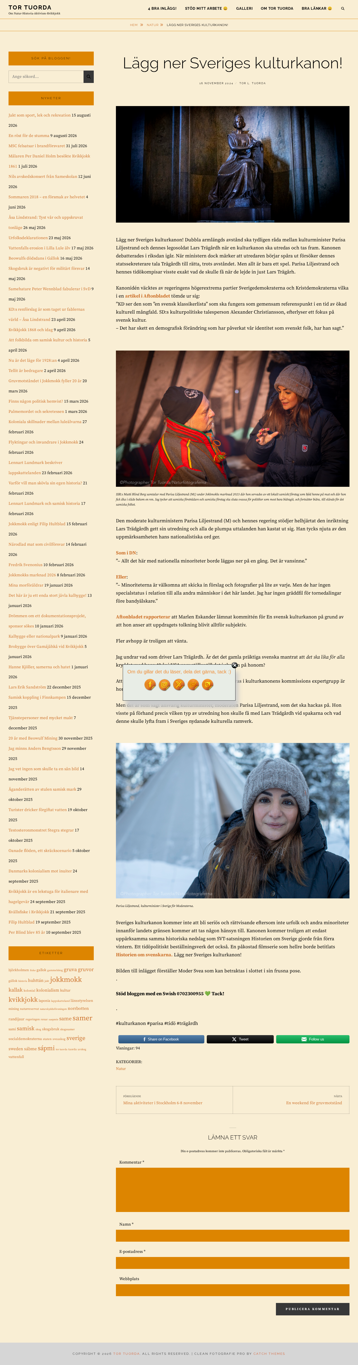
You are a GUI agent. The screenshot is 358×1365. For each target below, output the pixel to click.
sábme (30, 1049)
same (65, 1018)
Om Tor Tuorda (277, 8)
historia (22, 981)
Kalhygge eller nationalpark (34, 636)
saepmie (53, 1019)
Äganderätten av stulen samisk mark (42, 789)
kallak (16, 990)
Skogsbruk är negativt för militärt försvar (47, 268)
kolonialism (47, 990)
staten (47, 1039)
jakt (47, 981)
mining (14, 1009)
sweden (16, 1049)
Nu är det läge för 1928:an (33, 360)
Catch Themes (269, 1354)
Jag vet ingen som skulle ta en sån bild (44, 769)
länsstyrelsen (82, 1000)
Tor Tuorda (30, 7)
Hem (134, 25)
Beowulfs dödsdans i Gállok (34, 258)
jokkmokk (66, 979)
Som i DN (126, 553)
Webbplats (129, 1279)
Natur (152, 25)
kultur (65, 990)
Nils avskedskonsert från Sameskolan (43, 176)
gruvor (86, 969)
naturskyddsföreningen (53, 1009)
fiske (33, 970)
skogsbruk (50, 1029)
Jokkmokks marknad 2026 (32, 575)
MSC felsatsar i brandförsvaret (37, 146)
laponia (44, 1001)
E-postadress (132, 1251)
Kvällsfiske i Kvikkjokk (29, 912)
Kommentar (131, 1162)
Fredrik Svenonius (25, 565)
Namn (126, 1224)
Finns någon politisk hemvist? (36, 401)
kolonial (29, 991)
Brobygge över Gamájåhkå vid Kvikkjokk (46, 646)
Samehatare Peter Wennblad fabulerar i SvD (50, 289)
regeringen (33, 1019)
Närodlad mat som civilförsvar (37, 544)
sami (12, 1029)
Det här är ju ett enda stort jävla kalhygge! (47, 595)
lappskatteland (60, 1001)
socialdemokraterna (25, 1039)
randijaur (17, 1019)
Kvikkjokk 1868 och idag (31, 330)
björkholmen (19, 970)
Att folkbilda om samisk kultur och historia (48, 340)
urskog (82, 1049)
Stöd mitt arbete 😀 (206, 8)
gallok (41, 970)
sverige (75, 1038)
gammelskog (55, 970)
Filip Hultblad (22, 922)
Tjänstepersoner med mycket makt (41, 718)
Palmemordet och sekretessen (36, 411)
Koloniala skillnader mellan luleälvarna (45, 422)
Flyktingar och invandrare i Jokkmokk (43, 442)
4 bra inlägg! (162, 8)
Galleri (244, 8)
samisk (26, 1028)
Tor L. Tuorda (252, 83)
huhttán (36, 980)
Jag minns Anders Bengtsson (35, 748)
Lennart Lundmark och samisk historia (44, 503)
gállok (13, 981)
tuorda (72, 1049)
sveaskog (59, 1039)
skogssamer (67, 1029)
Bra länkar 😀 (317, 8)
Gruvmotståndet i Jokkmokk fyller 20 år (45, 381)
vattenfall (16, 1057)
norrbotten (78, 1008)
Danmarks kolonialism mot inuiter (40, 871)
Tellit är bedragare (26, 370)
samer (82, 1018)
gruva (70, 970)
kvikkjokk (23, 1000)
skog (38, 1029)
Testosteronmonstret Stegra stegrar (41, 830)
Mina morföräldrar (26, 585)
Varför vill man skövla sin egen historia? (45, 483)
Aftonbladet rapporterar (143, 617)
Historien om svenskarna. (144, 955)
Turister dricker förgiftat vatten (38, 810)
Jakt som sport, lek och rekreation (40, 115)
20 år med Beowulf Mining (33, 738)
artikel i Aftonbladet (147, 296)
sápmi (46, 1048)
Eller (121, 577)
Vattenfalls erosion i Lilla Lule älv (39, 248)
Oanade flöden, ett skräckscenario (40, 850)
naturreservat (29, 1009)
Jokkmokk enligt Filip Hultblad (37, 524)
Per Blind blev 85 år (27, 932)
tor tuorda (61, 1049)
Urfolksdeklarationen (28, 238)
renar (44, 1019)
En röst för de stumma (29, 135)
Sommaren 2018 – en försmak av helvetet (47, 197)
